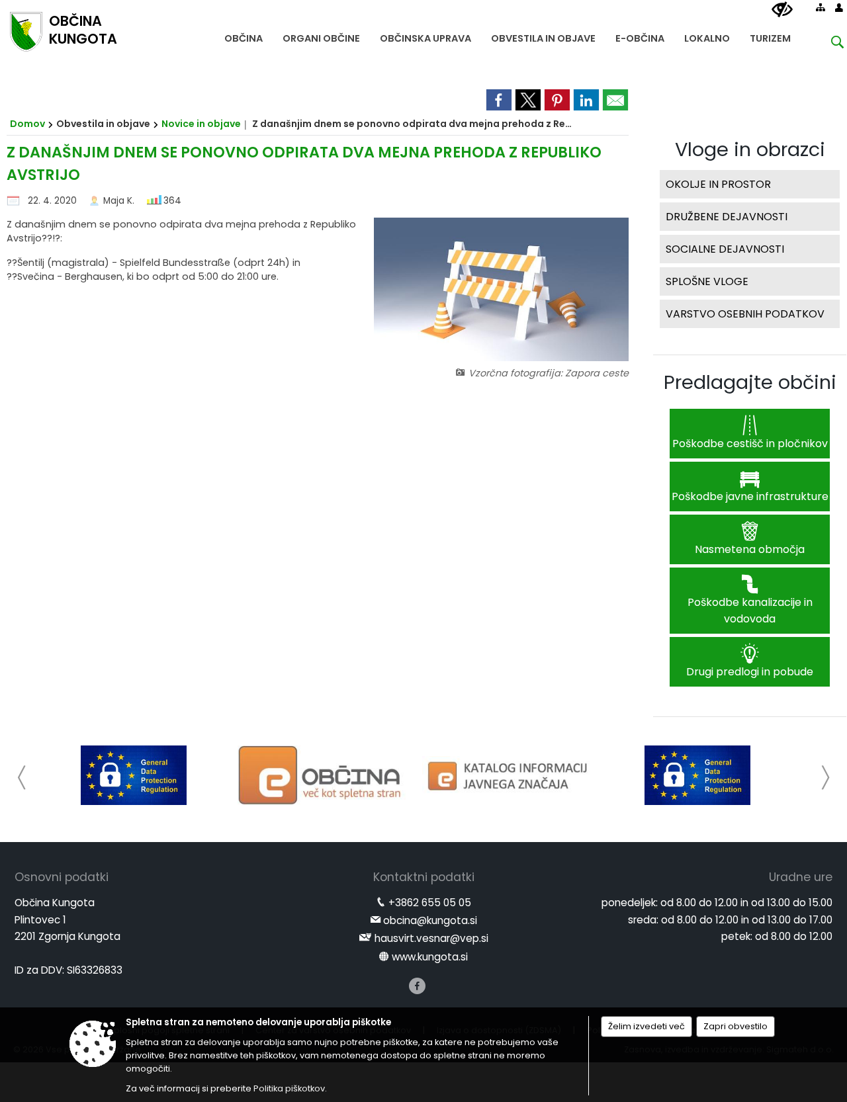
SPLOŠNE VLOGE (707, 281)
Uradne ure (800, 877)
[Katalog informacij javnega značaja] (509, 775)
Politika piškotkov (289, 1088)
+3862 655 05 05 (429, 903)
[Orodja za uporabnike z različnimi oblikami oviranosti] (782, 10)
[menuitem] (243, 35)
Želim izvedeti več (646, 1026)
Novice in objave (201, 123)
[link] (499, 99)
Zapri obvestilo (735, 1026)
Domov (27, 123)
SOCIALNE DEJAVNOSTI (725, 249)
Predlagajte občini (750, 382)
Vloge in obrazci (750, 149)
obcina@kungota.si (430, 920)
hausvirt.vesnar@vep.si (431, 938)
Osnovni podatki (62, 877)
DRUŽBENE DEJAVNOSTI (726, 216)
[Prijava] (839, 7)
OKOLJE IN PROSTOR (718, 184)
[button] (22, 777)
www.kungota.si (430, 957)
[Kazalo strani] (820, 7)
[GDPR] (133, 775)
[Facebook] (417, 986)
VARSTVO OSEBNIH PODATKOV (745, 313)
